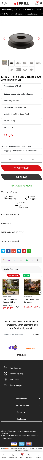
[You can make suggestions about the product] (39, 260)
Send (37, 334)
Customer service (21, 405)
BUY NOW (22, 177)
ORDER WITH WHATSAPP (22, 186)
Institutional (21, 399)
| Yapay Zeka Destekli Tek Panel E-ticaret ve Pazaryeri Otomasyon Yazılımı (21, 449)
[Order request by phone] (33, 260)
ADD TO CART (23, 168)
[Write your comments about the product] (16, 260)
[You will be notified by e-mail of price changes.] (27, 260)
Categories (21, 412)
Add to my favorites (10, 192)
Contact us (21, 419)
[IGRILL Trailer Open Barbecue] (32, 285)
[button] (4, 38)
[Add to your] (21, 260)
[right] (40, 292)
